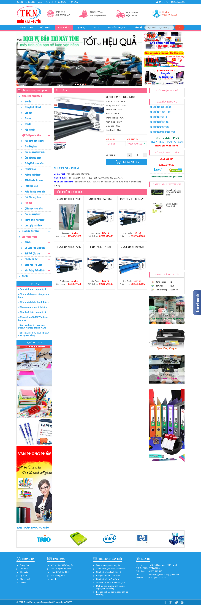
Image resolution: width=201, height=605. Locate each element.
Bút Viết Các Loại (32, 253)
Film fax (28, 202)
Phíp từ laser (30, 169)
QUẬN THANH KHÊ (161, 112)
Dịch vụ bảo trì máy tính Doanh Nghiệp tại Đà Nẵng (110, 587)
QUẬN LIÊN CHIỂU (161, 107)
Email (138, 574)
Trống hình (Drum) (33, 107)
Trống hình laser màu (34, 163)
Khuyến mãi (25, 579)
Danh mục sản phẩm (36, 90)
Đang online (160, 282)
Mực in (28, 101)
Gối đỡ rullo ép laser (34, 180)
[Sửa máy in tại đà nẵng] (78, 84)
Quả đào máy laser (33, 197)
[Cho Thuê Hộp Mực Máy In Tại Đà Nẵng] (80, 84)
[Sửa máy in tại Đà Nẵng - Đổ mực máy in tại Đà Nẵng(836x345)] (75, 84)
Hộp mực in (30, 129)
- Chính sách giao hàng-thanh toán (34, 295)
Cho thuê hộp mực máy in (107, 579)
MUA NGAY (130, 162)
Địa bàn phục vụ (117, 27)
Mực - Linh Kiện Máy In (32, 95)
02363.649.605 (166, 164)
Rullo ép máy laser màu (35, 191)
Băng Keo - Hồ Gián (33, 264)
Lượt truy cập (161, 290)
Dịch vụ (80, 27)
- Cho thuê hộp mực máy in (32, 312)
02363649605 (135, 143)
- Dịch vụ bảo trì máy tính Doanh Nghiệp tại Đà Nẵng (32, 326)
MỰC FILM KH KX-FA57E (69, 199)
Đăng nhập (163, 2)
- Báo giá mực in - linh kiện (32, 307)
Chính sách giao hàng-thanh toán (110, 569)
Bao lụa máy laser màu (35, 152)
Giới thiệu (45, 27)
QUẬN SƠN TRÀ (160, 127)
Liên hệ (138, 27)
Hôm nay (159, 286)
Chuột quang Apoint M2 (171, 191)
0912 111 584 (166, 158)
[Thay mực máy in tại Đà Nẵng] (83, 84)
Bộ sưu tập (166, 317)
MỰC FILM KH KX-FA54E (69, 247)
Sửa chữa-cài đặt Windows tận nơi (111, 582)
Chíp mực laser (31, 185)
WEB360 (68, 602)
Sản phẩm (64, 27)
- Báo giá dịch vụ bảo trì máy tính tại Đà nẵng (33, 334)
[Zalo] (158, 170)
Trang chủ (26, 27)
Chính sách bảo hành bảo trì (108, 572)
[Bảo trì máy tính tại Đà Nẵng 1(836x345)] (85, 84)
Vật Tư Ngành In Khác (31, 135)
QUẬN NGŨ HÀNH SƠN (163, 132)
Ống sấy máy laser (33, 157)
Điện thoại (140, 571)
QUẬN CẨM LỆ (159, 117)
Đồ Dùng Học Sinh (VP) (35, 247)
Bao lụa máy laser (33, 214)
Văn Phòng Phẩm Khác (35, 270)
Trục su (28, 118)
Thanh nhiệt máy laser (34, 219)
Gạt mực (28, 112)
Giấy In (28, 242)
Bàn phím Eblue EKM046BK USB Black (174, 206)
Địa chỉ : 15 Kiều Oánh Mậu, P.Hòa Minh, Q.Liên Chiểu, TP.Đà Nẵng (47, 2)
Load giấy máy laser (33, 225)
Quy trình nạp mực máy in (108, 565)
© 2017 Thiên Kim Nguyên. (28, 602)
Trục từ (28, 124)
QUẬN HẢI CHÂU (160, 122)
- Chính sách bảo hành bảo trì (34, 302)
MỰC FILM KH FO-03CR (132, 247)
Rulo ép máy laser (33, 174)
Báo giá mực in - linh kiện (108, 575)
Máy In (25, 276)
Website (139, 577)
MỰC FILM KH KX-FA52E (132, 199)
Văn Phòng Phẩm (29, 236)
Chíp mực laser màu (34, 208)
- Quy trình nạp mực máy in (32, 289)
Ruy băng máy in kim (34, 140)
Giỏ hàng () (179, 2)
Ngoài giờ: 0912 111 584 (166, 146)
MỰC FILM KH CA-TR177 (100, 199)
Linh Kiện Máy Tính (30, 231)
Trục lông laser (31, 146)
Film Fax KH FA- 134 (100, 247)
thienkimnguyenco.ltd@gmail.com (167, 177)
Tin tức (96, 27)
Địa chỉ (139, 565)
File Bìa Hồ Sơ (31, 259)
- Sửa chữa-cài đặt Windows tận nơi (33, 318)
